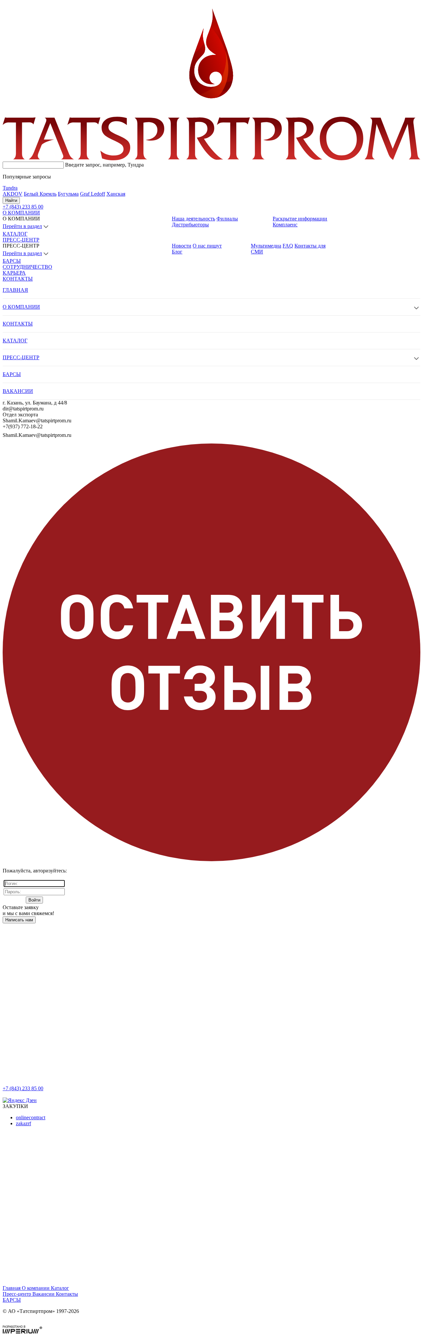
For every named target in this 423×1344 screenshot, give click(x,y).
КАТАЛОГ (15, 234)
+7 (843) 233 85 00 (23, 1088)
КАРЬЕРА (14, 273)
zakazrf (23, 1123)
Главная (12, 1288)
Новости (181, 246)
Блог (177, 251)
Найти (11, 200)
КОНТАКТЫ (18, 279)
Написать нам (19, 919)
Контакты (67, 1294)
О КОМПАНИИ (21, 212)
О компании (36, 1288)
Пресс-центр (17, 1294)
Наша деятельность (193, 218)
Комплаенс (285, 224)
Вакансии (44, 1294)
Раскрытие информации (300, 218)
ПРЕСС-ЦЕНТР (21, 240)
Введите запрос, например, (104, 165)
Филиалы (227, 218)
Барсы (12, 1300)
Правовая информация (28, 1322)
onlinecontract (30, 1117)
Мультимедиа (266, 246)
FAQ (288, 246)
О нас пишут (207, 246)
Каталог (60, 1288)
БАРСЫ (12, 261)
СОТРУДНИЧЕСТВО (27, 267)
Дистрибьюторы (190, 224)
